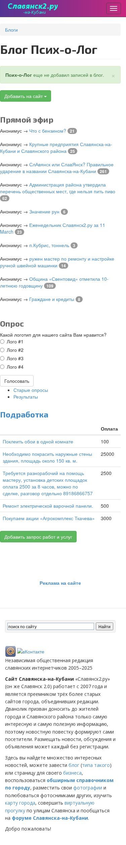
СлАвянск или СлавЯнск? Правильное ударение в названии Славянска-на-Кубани (57, 167)
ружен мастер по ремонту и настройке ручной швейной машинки (57, 262)
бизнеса (72, 773)
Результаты (25, 396)
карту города (20, 803)
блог (74, 765)
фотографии (87, 787)
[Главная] (33, 8)
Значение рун (44, 211)
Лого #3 (15, 358)
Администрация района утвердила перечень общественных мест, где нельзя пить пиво (57, 188)
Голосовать (16, 380)
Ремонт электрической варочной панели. (48, 505)
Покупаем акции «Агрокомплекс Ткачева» (49, 518)
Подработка (24, 414)
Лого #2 (15, 349)
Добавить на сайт (24, 96)
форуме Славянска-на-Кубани (50, 818)
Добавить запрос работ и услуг (38, 536)
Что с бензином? (47, 130)
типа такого (96, 765)
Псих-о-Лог (18, 74)
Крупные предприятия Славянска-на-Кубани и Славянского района (56, 147)
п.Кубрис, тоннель (49, 245)
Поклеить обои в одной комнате (38, 441)
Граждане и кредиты (51, 299)
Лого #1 (15, 341)
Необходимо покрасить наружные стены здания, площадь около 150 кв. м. (47, 457)
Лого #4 (15, 366)
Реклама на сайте (60, 582)
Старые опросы (30, 389)
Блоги (11, 29)
